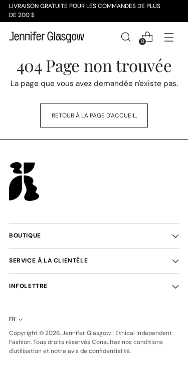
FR (12, 319)
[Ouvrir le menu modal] (168, 36)
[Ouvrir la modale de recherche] (125, 36)
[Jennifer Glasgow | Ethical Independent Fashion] (46, 37)
